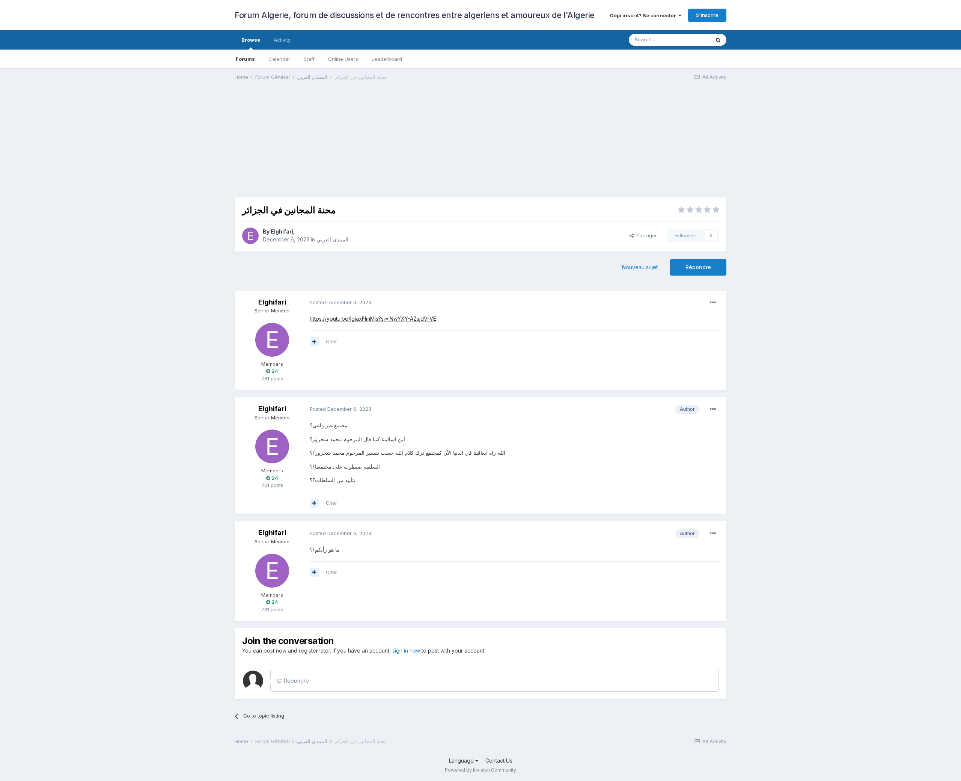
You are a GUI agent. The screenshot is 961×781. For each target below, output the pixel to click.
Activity (282, 40)
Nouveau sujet (640, 267)
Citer (331, 341)
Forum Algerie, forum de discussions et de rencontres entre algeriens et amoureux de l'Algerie (415, 15)
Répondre (698, 267)
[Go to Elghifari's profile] (250, 236)
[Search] (718, 40)
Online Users (343, 59)
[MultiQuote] (314, 341)
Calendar (279, 59)
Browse (250, 40)
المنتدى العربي (332, 239)
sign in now (406, 650)
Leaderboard (387, 59)
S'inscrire (707, 15)
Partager (645, 235)
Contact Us (498, 760)
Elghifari (282, 231)
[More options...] (712, 302)
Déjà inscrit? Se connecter (644, 15)
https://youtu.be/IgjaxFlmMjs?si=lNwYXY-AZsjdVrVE (373, 318)
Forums (245, 59)
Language (462, 760)
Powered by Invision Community (480, 770)
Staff (309, 59)
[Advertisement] (371, 145)
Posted (340, 302)
